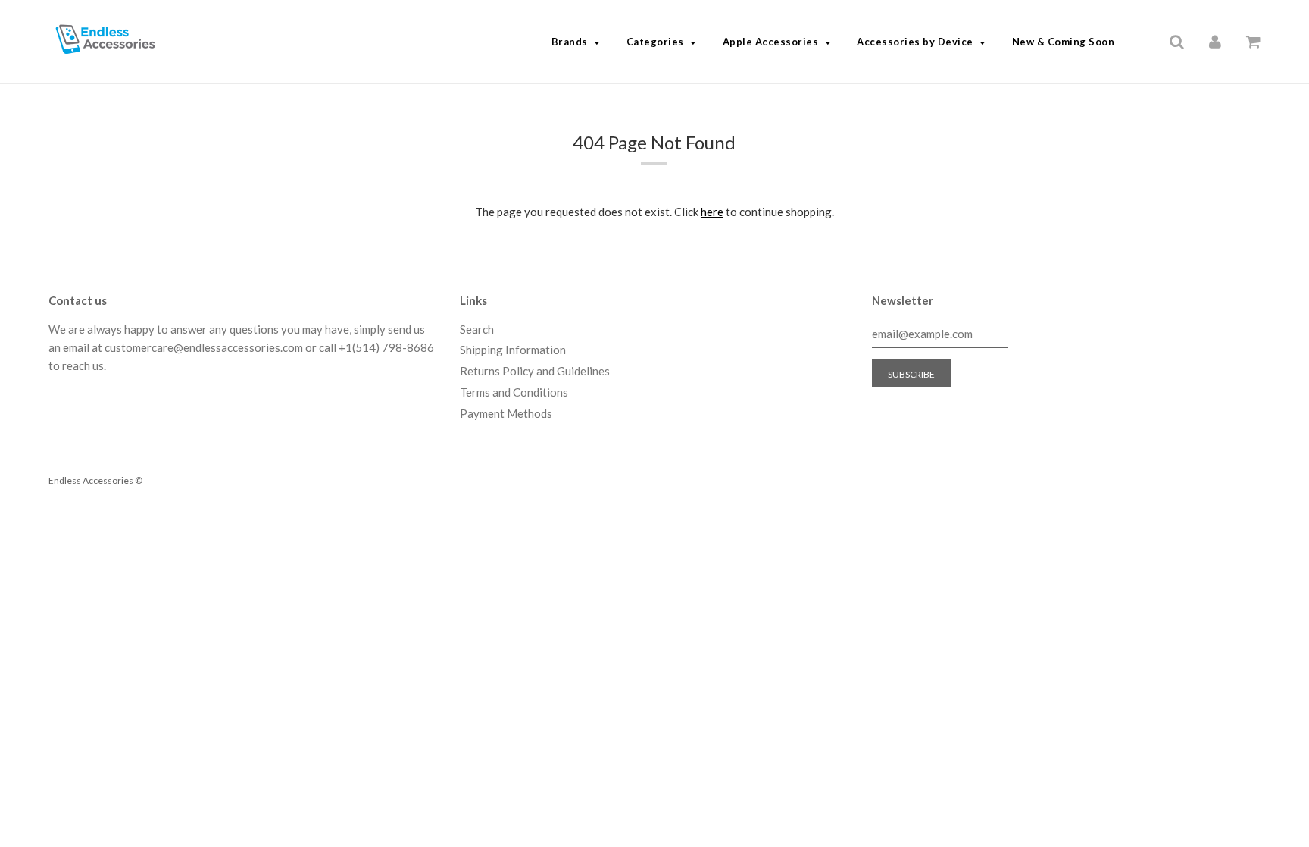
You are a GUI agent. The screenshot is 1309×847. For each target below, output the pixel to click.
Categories (655, 42)
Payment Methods (506, 413)
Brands (569, 42)
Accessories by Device (915, 42)
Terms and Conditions (514, 392)
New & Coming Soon (1063, 42)
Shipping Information (513, 349)
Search (477, 329)
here (712, 211)
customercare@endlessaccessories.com (205, 347)
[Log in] (1215, 41)
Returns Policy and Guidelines (535, 371)
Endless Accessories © (95, 480)
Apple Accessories (771, 42)
